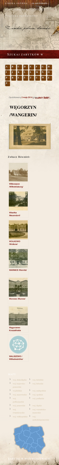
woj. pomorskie (19, 405)
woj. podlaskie (38, 398)
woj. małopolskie (39, 390)
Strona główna (16, 3)
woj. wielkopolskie (20, 416)
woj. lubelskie (37, 379)
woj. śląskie (37, 405)
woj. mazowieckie (20, 394)
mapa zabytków (16, 9)
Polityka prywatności (21, 16)
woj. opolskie (37, 394)
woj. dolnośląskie (20, 379)
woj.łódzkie (17, 390)
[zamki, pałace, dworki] (29, 25)
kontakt (39, 9)
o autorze (39, 3)
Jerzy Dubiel (43, 97)
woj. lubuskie (37, 383)
